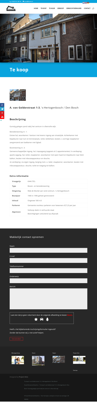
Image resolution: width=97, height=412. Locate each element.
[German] (88, 2)
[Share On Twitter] (2, 109)
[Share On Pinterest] (2, 113)
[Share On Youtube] (2, 117)
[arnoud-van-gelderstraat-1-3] (18, 100)
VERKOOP (60, 8)
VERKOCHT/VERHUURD (73, 8)
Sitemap (75, 370)
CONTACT (87, 8)
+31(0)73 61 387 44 (16, 1)
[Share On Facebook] (2, 105)
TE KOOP (43, 8)
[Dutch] (83, 2)
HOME (36, 8)
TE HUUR (52, 8)
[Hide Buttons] (1, 121)
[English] (86, 2)
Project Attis (23, 377)
